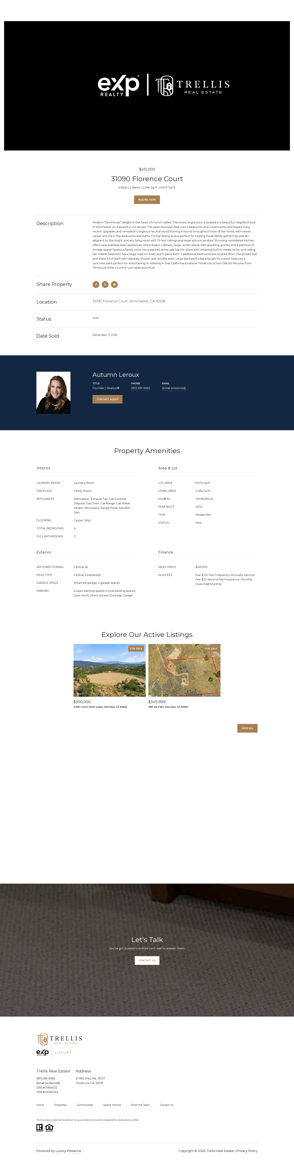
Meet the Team (140, 1104)
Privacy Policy (247, 1151)
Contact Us (166, 1104)
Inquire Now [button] (147, 199)
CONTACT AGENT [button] (107, 399)
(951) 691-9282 (140, 388)
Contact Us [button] (147, 960)
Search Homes (112, 1104)
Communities (85, 1104)
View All (247, 728)
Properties (60, 1104)
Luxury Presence (68, 1151)
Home (40, 1104)
